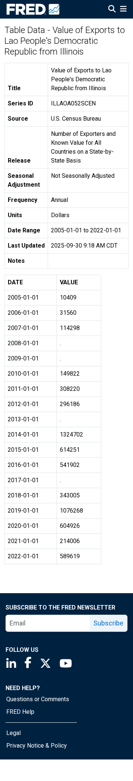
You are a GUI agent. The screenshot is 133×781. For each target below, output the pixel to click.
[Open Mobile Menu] (123, 9)
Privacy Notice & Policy (36, 745)
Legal (13, 732)
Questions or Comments (37, 699)
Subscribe (108, 623)
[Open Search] (112, 9)
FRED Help (20, 711)
